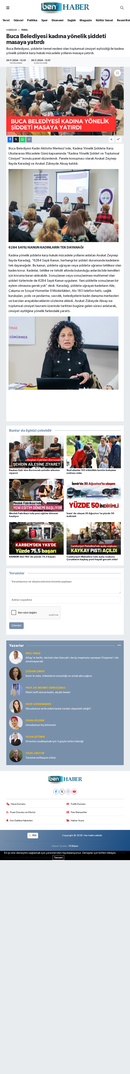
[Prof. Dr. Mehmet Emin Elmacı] (16, 690)
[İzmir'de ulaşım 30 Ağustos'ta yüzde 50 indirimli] (94, 495)
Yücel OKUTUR (35, 753)
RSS (34, 835)
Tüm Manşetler (78, 812)
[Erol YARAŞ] (16, 657)
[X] (62, 791)
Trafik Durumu (77, 804)
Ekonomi (57, 20)
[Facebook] (56, 791)
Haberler (11, 30)
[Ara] (122, 8)
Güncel (18, 20)
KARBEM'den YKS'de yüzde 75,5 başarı (32, 557)
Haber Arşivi (77, 820)
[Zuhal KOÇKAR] (16, 722)
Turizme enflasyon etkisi (41, 757)
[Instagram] (68, 791)
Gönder (16, 625)
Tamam (58, 857)
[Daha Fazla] (29, 139)
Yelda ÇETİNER (35, 737)
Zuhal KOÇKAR (35, 720)
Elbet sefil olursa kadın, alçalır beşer (48, 692)
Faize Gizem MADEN (38, 704)
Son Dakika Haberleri (21, 820)
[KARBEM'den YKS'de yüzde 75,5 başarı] (36, 538)
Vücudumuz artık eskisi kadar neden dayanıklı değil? (58, 708)
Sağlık (71, 20)
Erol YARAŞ (33, 653)
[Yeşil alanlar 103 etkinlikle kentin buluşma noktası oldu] (94, 451)
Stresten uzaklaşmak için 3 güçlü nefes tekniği (54, 741)
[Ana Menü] (7, 8)
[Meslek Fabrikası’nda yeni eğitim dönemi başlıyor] (36, 495)
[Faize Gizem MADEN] (16, 706)
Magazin (86, 20)
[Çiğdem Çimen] (16, 673)
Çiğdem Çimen (35, 671)
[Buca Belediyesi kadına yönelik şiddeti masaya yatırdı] (65, 101)
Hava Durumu (18, 804)
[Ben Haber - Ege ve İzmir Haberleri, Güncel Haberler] (65, 8)
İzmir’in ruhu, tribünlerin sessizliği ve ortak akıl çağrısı (59, 676)
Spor (44, 20)
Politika (32, 20)
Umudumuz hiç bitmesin (41, 725)
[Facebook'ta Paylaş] (10, 139)
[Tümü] (119, 645)
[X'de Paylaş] (16, 139)
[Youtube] (74, 791)
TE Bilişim (73, 846)
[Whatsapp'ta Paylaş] (23, 139)
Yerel (6, 20)
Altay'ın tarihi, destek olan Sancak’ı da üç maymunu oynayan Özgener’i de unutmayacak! (72, 659)
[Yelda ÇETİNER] (16, 739)
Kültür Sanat (104, 20)
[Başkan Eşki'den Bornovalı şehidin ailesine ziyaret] (36, 451)
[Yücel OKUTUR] (16, 755)
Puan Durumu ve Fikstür (23, 812)
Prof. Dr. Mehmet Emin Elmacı (45, 688)
